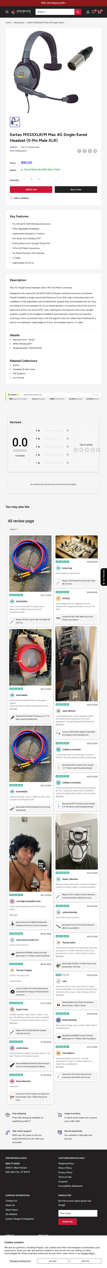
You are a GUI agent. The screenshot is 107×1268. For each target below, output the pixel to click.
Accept (53, 1261)
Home (8, 22)
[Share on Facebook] (79, 151)
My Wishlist (11, 1214)
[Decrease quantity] (24, 179)
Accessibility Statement (70, 1186)
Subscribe (68, 1221)
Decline (85, 1261)
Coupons (62, 1181)
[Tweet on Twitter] (90, 151)
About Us (10, 1205)
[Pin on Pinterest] (85, 151)
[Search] (77, 12)
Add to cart (31, 189)
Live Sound (18, 377)
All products (19, 22)
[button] (99, 11)
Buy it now (76, 189)
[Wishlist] (93, 11)
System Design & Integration (20, 1218)
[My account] (88, 11)
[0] (99, 11)
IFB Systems (19, 373)
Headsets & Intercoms (24, 369)
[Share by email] (95, 151)
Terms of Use (64, 1177)
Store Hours (12, 1209)
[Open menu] (7, 12)
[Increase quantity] (39, 179)
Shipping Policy (66, 1163)
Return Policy (65, 1168)
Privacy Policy (88, 1253)
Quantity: (15, 180)
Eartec (13, 147)
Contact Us (11, 1200)
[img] (20, 450)
